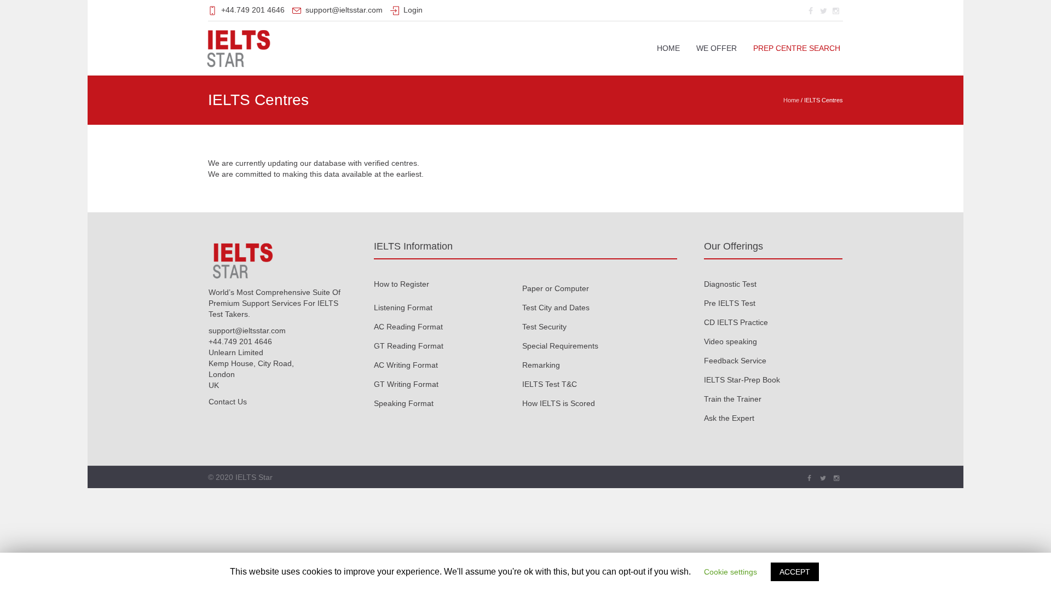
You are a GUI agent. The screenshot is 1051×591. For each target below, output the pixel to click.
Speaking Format (404, 403)
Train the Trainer (732, 399)
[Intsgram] (835, 10)
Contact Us (228, 401)
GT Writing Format (406, 384)
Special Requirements (560, 345)
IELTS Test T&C (549, 384)
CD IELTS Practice (736, 322)
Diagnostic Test (730, 284)
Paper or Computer (555, 288)
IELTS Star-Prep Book (742, 379)
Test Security (544, 326)
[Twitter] (823, 10)
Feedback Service (735, 360)
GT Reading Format (408, 345)
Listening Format (403, 307)
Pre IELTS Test (729, 303)
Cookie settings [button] (730, 571)
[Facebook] (810, 10)
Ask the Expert (729, 418)
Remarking (541, 365)
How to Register (401, 284)
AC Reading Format (408, 326)
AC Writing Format (406, 365)
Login (413, 9)
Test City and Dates (556, 307)
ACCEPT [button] (794, 571)
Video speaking (730, 341)
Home (791, 100)
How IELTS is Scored (558, 403)
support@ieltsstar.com (344, 9)
